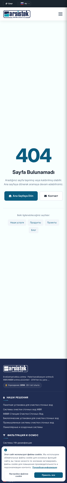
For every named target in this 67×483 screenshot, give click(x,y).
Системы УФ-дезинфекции (17, 442)
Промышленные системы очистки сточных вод (28, 422)
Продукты (35, 222)
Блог (10, 3)
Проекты (52, 222)
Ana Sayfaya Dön (23, 195)
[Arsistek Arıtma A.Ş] (15, 369)
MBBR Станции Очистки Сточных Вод (23, 413)
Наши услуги (17, 222)
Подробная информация (44, 467)
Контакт (53, 195)
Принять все (48, 475)
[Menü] (60, 13)
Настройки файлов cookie (18, 475)
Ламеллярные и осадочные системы (23, 427)
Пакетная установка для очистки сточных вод (28, 404)
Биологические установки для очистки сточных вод (31, 418)
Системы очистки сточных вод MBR (22, 409)
